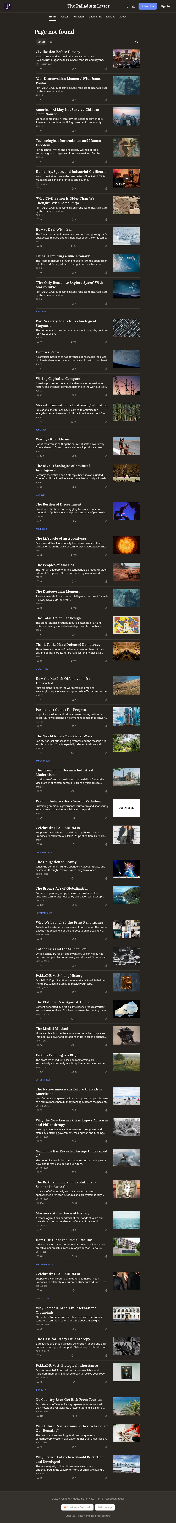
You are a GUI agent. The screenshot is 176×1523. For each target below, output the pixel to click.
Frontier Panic (48, 352)
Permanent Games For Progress (61, 710)
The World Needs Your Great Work (64, 736)
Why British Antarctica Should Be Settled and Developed (69, 1459)
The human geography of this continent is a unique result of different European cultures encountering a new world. (71, 571)
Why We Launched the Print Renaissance (69, 922)
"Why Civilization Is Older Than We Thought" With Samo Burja (65, 200)
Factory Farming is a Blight (58, 1055)
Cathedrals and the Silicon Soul (61, 949)
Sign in (165, 6)
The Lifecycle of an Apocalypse (61, 538)
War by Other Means (53, 439)
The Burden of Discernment (58, 504)
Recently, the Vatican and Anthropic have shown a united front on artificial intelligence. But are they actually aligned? (71, 476)
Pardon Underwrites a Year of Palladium (69, 801)
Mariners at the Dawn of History (62, 1213)
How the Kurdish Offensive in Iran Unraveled (64, 681)
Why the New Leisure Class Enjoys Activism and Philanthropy (72, 1122)
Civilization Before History (58, 52)
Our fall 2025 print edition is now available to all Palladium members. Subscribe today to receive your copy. (71, 981)
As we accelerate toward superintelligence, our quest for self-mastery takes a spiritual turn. (72, 597)
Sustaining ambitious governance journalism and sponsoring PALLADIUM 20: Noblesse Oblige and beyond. (72, 807)
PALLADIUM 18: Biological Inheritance (67, 1365)
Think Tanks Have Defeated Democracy (68, 644)
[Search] (126, 6)
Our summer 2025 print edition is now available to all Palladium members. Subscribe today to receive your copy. (70, 1371)
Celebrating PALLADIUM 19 (58, 828)
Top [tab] (50, 41)
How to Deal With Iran (54, 229)
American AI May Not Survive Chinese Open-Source (67, 112)
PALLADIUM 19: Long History (59, 975)
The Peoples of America (55, 565)
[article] (88, 60)
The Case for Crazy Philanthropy (63, 1339)
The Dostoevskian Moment (58, 591)
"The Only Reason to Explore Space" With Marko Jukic (69, 284)
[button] (52, 17)
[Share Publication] (133, 6)
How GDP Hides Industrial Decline (64, 1240)
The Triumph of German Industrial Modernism (64, 772)
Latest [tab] (41, 41)
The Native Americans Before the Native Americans (69, 1091)
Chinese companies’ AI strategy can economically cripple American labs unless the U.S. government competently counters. (69, 120)
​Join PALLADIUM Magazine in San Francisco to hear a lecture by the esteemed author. (71, 89)
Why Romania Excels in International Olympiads (67, 1310)
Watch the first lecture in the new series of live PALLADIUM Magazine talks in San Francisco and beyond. (71, 177)
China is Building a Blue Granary (63, 256)
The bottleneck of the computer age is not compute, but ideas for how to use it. (72, 331)
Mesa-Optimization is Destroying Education (72, 405)
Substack (71, 1515)
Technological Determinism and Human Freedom (68, 143)
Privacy (90, 1498)
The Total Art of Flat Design (58, 618)
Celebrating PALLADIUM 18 (58, 1274)
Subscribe (147, 6)
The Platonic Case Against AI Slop (63, 1002)
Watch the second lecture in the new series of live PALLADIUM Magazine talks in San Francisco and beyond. (70, 58)
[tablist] (45, 42)
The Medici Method (52, 1029)
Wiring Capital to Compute (58, 379)
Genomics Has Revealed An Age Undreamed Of (71, 1153)
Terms (99, 1498)
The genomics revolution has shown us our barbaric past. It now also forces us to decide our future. (71, 1162)
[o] (126, 58)
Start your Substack (79, 1507)
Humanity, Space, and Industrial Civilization (72, 172)
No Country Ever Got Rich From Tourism (69, 1399)
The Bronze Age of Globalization (62, 888)
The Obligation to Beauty (56, 862)
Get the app (105, 1507)
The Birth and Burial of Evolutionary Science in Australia (66, 1184)
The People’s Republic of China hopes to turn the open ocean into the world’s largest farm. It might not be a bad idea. (71, 262)
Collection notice (114, 1498)
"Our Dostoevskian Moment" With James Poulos (68, 81)
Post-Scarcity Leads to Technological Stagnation (66, 323)
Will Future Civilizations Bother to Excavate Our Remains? (72, 1428)
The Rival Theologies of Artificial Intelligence (63, 468)
